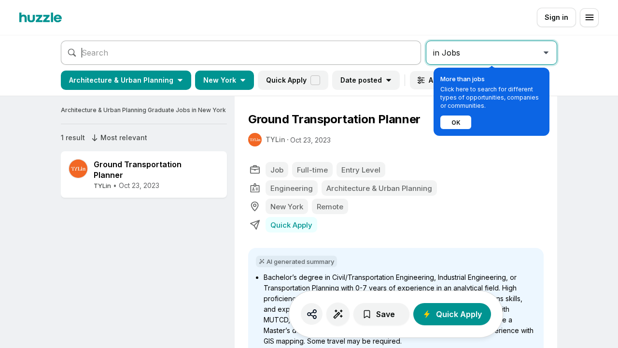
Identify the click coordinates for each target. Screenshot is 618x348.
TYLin (275, 139)
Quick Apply (286, 80)
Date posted (361, 80)
